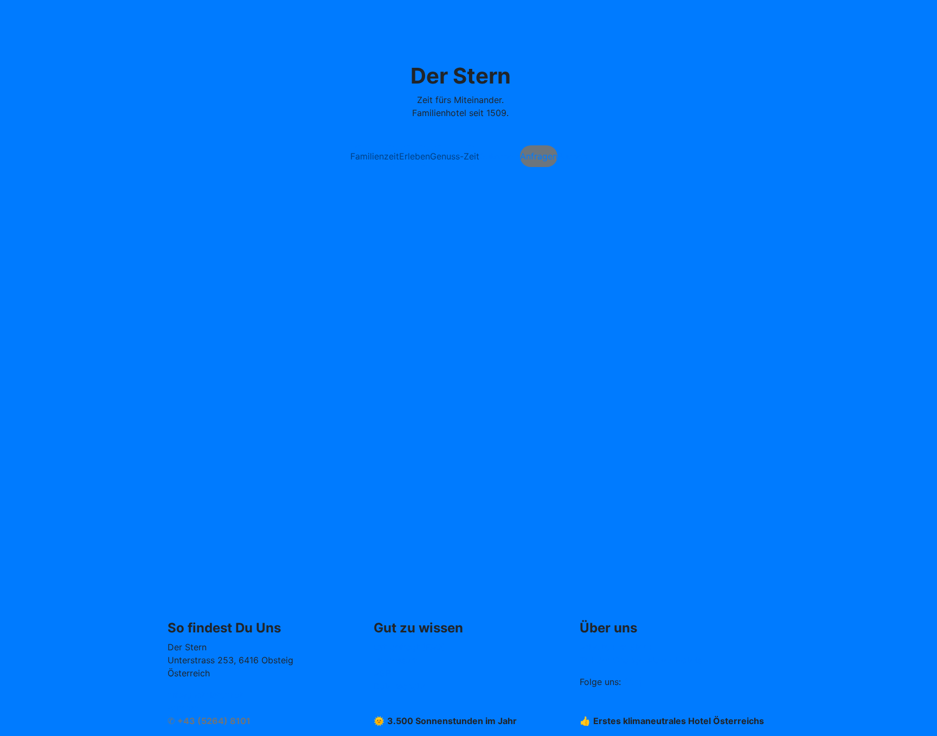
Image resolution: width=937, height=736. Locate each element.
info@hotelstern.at (205, 694)
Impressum (396, 660)
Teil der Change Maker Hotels (641, 660)
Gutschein (499, 156)
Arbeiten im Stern (615, 647)
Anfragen (538, 156)
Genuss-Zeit (454, 156)
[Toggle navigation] (181, 17)
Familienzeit (374, 156)
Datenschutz (399, 686)
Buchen (572, 156)
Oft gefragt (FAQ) (409, 647)
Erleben (414, 156)
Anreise (183, 707)
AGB (382, 673)
